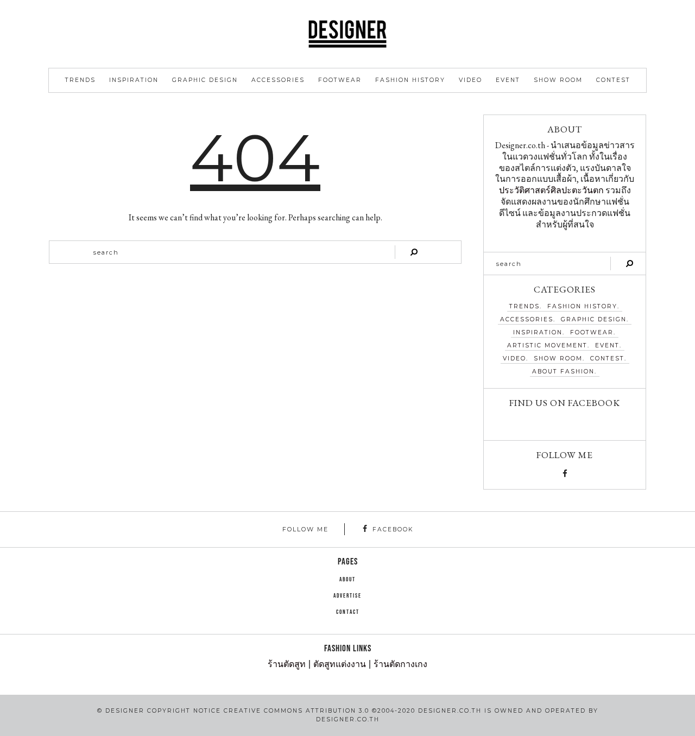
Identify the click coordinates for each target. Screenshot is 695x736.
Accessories (278, 80)
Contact (347, 612)
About (347, 579)
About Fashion (563, 371)
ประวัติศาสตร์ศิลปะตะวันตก (551, 190)
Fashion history (410, 80)
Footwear (340, 80)
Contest (613, 80)
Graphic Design (205, 80)
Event (508, 80)
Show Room (558, 80)
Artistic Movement (547, 345)
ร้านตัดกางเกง (400, 664)
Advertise (347, 596)
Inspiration (134, 80)
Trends (80, 80)
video (470, 80)
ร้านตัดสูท (287, 664)
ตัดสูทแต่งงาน (339, 664)
